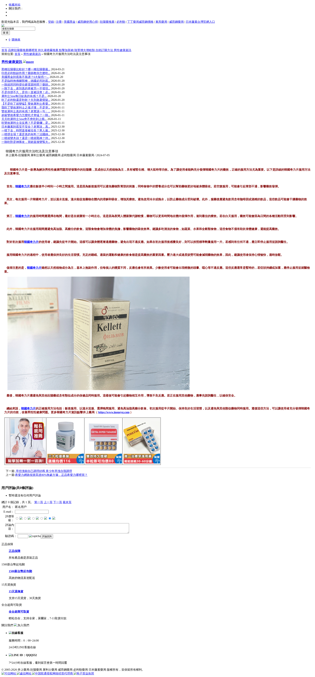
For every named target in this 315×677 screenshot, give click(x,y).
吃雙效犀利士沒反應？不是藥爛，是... (25, 122)
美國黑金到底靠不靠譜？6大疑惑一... (25, 76)
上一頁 (48, 502)
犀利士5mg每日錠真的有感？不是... (24, 96)
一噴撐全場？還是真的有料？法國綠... (25, 134)
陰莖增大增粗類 (85, 50)
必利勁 (120, 21)
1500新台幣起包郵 (20, 571)
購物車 (16, 39)
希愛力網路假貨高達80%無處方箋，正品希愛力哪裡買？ (51, 474)
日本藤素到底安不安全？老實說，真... (25, 126)
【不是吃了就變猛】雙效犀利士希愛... (25, 103)
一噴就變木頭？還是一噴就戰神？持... (25, 138)
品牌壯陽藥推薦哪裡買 (23, 50)
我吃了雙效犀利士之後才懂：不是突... (25, 107)
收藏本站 (14, 4)
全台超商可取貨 (19, 611)
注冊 (59, 21)
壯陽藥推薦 (107, 21)
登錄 (51, 21)
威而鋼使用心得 (87, 21)
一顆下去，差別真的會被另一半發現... (25, 88)
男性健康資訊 (122, 50)
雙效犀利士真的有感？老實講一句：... (25, 111)
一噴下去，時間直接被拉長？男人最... (25, 130)
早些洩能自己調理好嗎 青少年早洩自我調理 (43, 471)
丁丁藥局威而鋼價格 (140, 21)
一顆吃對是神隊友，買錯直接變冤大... (25, 141)
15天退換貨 (16, 591)
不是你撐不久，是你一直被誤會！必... (25, 92)
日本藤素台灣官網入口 (200, 21)
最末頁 (67, 502)
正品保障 (14, 550)
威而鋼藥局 (176, 21)
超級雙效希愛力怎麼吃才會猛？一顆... (25, 115)
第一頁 (38, 502)
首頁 (4, 50)
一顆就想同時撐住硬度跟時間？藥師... (25, 84)
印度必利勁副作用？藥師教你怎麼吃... (25, 73)
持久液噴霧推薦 (48, 50)
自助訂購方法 (105, 50)
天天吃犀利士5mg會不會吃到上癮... (24, 119)
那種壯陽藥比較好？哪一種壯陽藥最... (25, 69)
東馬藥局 (161, 21)
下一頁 (57, 502)
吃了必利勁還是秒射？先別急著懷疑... (25, 99)
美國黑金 (69, 21)
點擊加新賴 (66, 50)
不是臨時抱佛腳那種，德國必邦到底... (25, 80)
